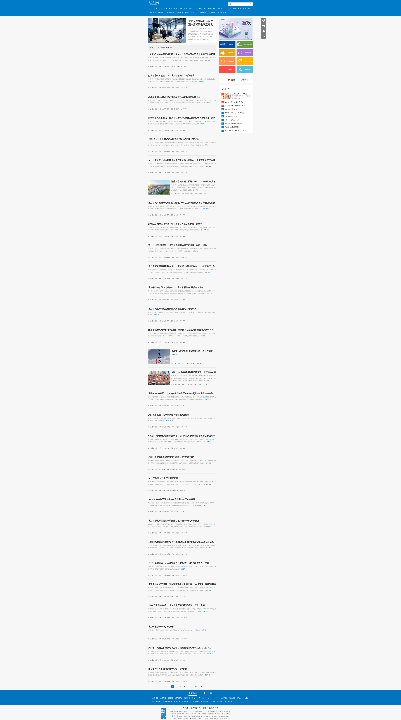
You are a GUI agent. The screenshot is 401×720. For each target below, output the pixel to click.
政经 (155, 8)
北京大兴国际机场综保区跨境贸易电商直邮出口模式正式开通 (200, 24)
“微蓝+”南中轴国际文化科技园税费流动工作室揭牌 (171, 499)
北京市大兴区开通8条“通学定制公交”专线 (167, 669)
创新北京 (194, 12)
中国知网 (246, 698)
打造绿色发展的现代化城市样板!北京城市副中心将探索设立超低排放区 (181, 542)
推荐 (150, 8)
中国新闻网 (223, 698)
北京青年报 (204, 701)
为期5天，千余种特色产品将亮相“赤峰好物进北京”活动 (173, 139)
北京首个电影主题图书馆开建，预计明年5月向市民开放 (173, 520)
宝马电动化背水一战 (231, 109)
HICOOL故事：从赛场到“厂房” (235, 130)
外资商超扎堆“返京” (231, 116)
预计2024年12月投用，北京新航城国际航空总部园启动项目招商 (177, 245)
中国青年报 (156, 701)
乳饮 (225, 8)
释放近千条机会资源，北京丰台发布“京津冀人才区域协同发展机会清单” (181, 118)
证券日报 (177, 701)
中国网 (209, 698)
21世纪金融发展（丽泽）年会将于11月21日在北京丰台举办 (175, 224)
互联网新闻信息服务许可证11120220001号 (220, 718)
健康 (200, 8)
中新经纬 (232, 698)
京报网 (170, 698)
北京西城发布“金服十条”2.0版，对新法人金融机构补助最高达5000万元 (181, 330)
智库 (244, 8)
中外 (240, 8)
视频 (235, 8)
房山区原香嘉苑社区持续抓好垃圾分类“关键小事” (171, 457)
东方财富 (187, 698)
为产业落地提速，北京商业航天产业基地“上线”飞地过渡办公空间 (178, 563)
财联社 (239, 698)
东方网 (212, 701)
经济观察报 (178, 698)
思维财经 (185, 701)
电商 (180, 8)
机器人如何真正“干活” (232, 120)
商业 (170, 8)
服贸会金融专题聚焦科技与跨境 (235, 105)
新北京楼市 (222, 12)
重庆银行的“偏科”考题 (165, 47)
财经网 (194, 698)
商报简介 (186, 708)
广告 (216, 708)
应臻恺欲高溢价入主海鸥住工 (234, 123)
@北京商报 (244, 79)
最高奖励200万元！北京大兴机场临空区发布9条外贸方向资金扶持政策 (180, 393)
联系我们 (210, 708)
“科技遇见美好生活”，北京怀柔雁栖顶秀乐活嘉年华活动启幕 (176, 605)
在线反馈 (202, 708)
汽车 (195, 8)
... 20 (195, 687)
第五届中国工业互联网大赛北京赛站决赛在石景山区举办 (174, 97)
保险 (187, 12)
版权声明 (194, 708)
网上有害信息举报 (184, 716)
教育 (210, 8)
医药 (230, 8)
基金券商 (179, 12)
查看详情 (206, 39)
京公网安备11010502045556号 (200, 718)
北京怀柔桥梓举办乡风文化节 (161, 626)
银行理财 (161, 12)
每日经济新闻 (194, 701)
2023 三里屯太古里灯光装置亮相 (163, 478)
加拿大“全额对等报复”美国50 (234, 102)
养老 (205, 8)
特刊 (249, 8)
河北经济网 (228, 701)
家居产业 (212, 12)
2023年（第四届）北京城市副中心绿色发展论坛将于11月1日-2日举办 (179, 648)
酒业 (175, 8)
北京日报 (155, 698)
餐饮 (185, 8)
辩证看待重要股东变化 (232, 127)
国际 (160, 8)
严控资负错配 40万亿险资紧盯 (234, 112)
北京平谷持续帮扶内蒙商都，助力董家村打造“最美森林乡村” (176, 287)
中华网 (215, 698)
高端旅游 (203, 12)
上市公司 (152, 12)
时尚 (190, 8)
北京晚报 (163, 698)
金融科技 (170, 12)
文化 (165, 8)
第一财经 (201, 698)
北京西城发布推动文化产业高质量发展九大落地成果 (172, 308)
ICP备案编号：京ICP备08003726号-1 (179, 718)
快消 (220, 8)
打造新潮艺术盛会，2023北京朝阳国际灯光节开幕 (171, 75)
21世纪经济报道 (167, 701)
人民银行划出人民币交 (239, 93)
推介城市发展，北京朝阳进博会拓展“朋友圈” (169, 414)
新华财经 (220, 701)
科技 (215, 8)
